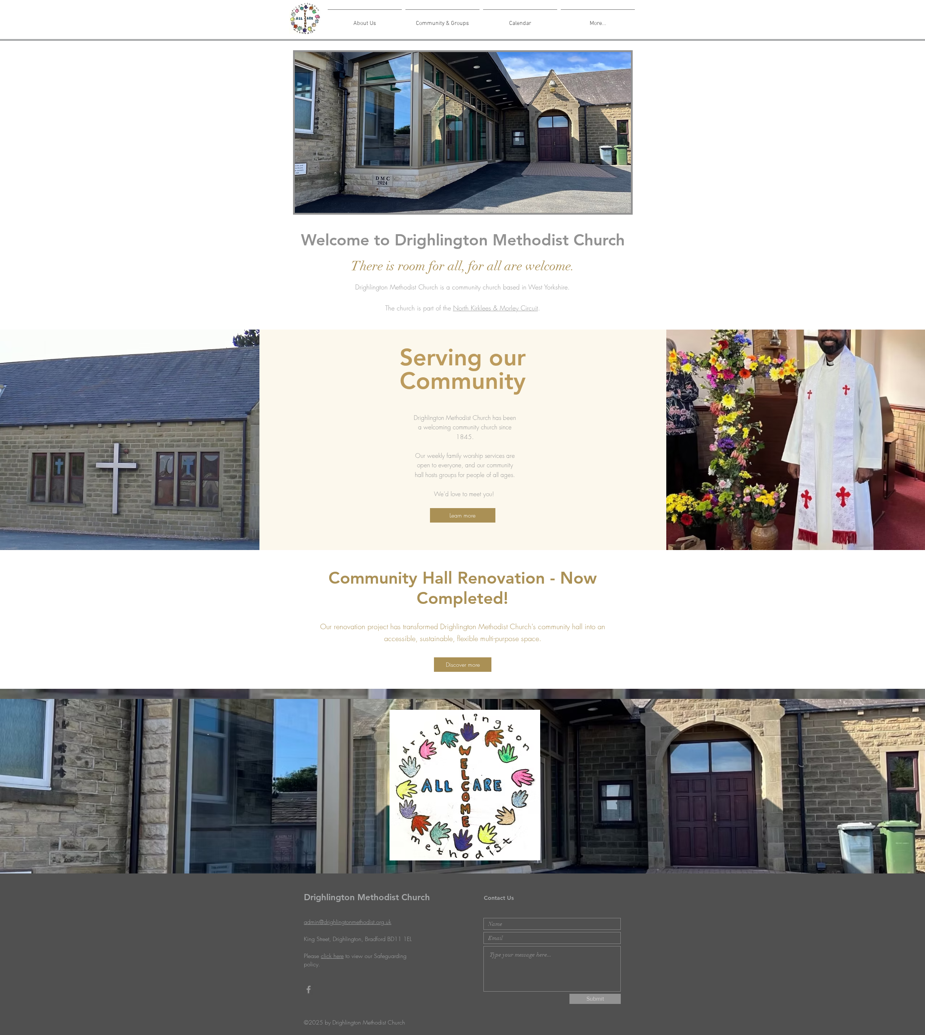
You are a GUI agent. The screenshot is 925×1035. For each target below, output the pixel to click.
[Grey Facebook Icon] (309, 989)
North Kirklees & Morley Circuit (495, 308)
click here (332, 956)
